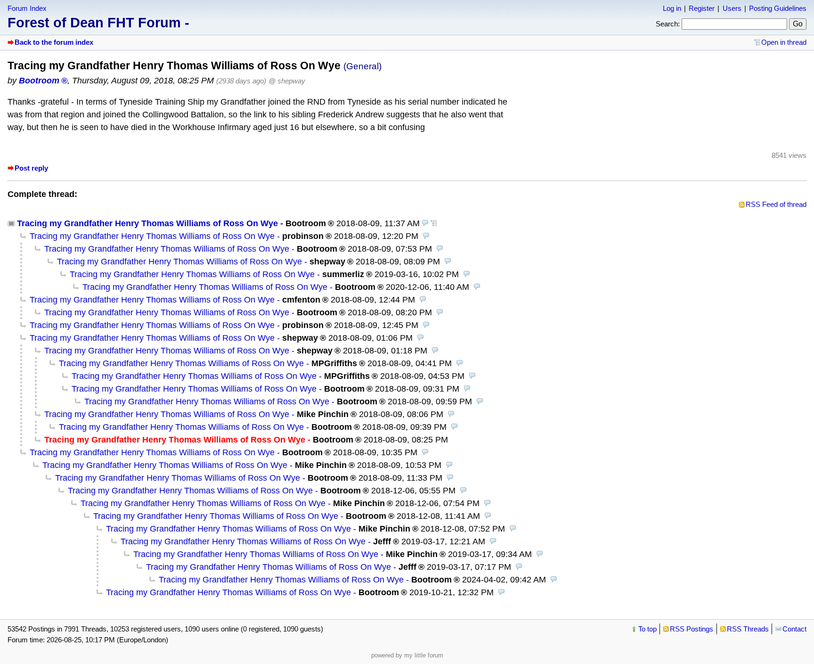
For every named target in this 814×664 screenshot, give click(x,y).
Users (732, 8)
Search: (668, 24)
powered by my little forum (407, 655)
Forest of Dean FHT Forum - (98, 22)
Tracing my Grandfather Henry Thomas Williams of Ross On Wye (147, 223)
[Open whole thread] (434, 223)
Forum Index (27, 8)
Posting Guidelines (777, 8)
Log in (672, 8)
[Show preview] (425, 223)
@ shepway (287, 81)
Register (702, 8)
